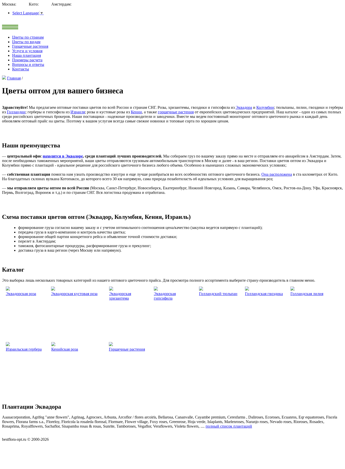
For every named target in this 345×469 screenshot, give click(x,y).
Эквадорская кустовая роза (74, 294)
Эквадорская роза (21, 294)
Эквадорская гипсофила (165, 296)
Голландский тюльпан (218, 294)
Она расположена (276, 174)
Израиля (77, 112)
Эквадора (244, 107)
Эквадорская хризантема (120, 296)
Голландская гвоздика (264, 294)
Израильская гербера (24, 349)
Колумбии (265, 107)
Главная (14, 78)
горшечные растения (176, 112)
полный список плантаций (229, 426)
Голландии (16, 112)
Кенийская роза (64, 349)
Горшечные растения (127, 349)
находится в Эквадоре (63, 156)
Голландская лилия (306, 294)
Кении (136, 112)
